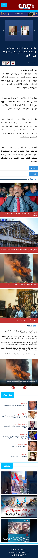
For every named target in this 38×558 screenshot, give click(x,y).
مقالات (7, 395)
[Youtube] (21, 555)
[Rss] (15, 555)
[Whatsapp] (17, 555)
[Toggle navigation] (4, 5)
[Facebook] (25, 555)
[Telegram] (19, 555)
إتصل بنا (13, 549)
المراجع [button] (33, 174)
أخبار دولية (33, 62)
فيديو (7, 466)
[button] (3, 30)
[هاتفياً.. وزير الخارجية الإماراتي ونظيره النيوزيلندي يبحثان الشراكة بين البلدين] (13, 63)
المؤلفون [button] (33, 168)
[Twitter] (23, 555)
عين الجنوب (22, 549)
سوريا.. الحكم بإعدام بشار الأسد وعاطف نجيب (23, 381)
